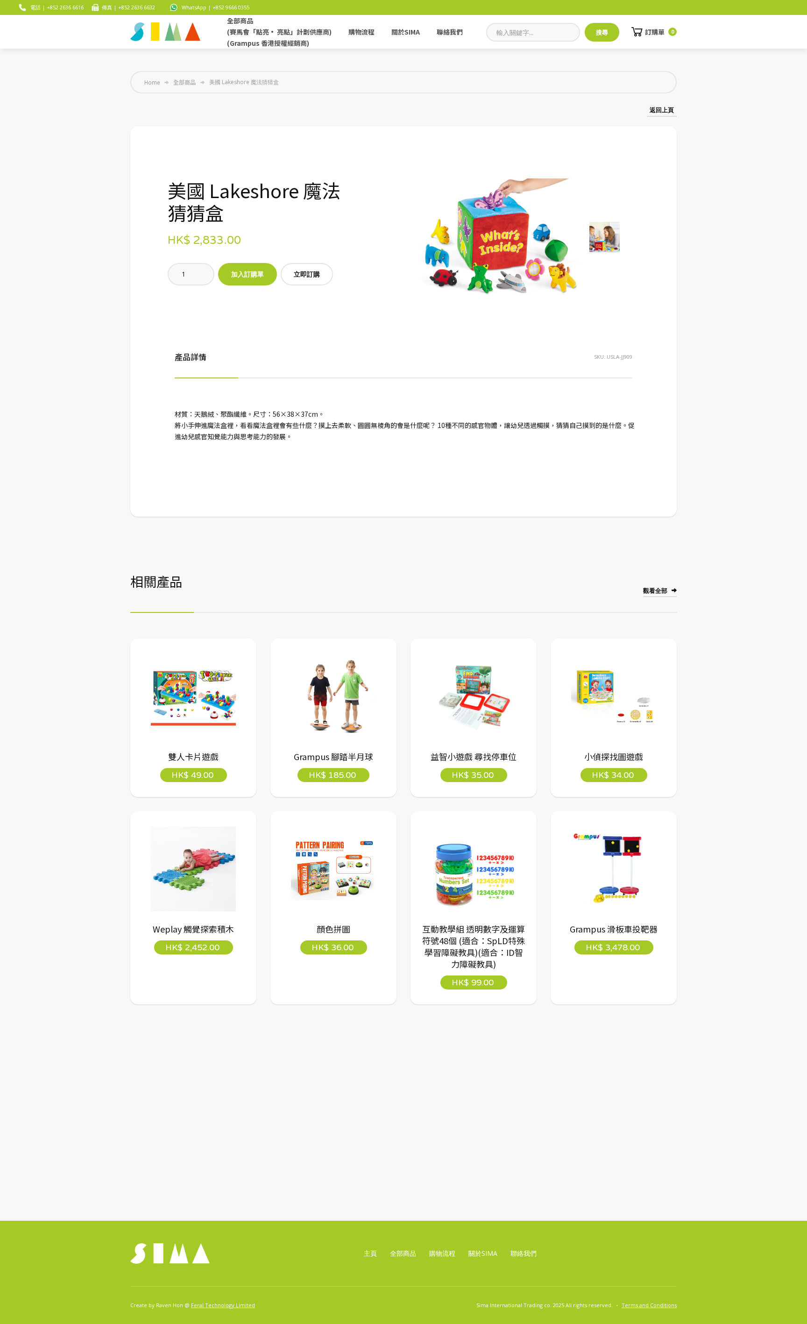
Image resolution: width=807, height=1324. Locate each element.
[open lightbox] (499, 238)
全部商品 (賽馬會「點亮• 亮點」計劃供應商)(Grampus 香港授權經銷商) (279, 32)
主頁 (370, 1253)
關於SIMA (405, 31)
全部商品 (184, 82)
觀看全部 (655, 590)
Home (152, 82)
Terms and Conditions (649, 1305)
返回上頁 (662, 110)
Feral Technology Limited (223, 1305)
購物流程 (361, 31)
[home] (165, 32)
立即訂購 (307, 274)
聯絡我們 (450, 31)
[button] (653, 31)
